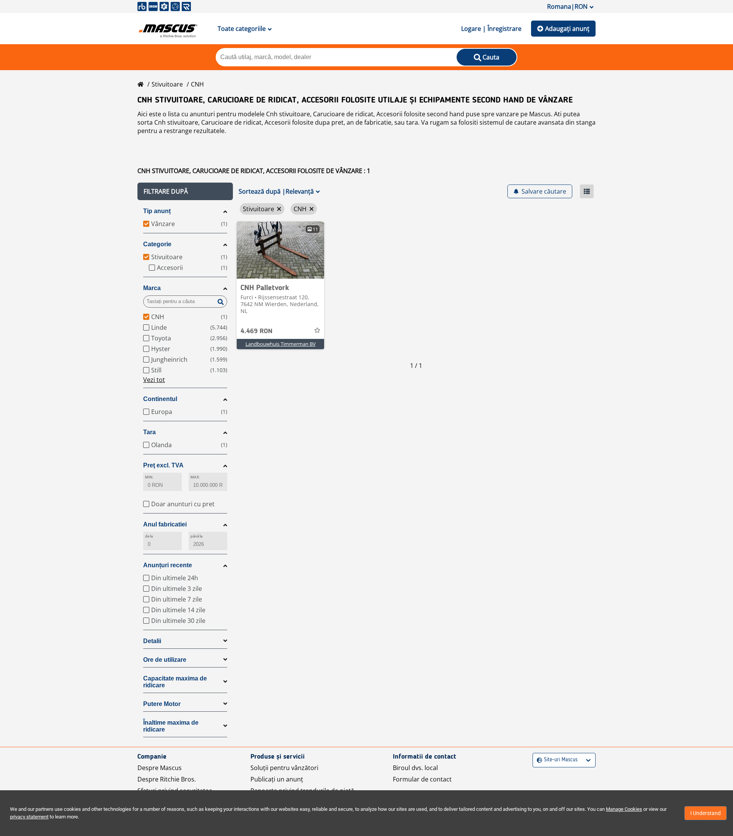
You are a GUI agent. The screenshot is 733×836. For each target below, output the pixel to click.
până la (197, 536)
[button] (185, 191)
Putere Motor (162, 704)
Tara (149, 432)
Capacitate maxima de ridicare (175, 681)
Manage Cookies (624, 809)
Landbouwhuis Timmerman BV (280, 343)
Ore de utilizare (164, 659)
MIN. (149, 477)
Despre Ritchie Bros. (166, 779)
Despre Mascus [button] (159, 768)
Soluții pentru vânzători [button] (284, 768)
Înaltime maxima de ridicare (171, 726)
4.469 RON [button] (257, 331)
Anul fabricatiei (165, 524)
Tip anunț (157, 211)
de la (149, 536)
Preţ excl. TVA (163, 465)
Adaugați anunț (567, 28)
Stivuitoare (167, 84)
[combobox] (538, 760)
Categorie (157, 244)
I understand (705, 813)
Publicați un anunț (276, 779)
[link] (280, 250)
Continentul (160, 399)
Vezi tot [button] (154, 379)
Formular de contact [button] (422, 779)
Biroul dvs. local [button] (415, 768)
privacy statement (29, 817)
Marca (152, 288)
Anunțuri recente (167, 565)
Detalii (152, 641)
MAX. (195, 477)
